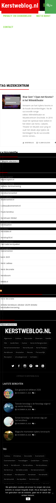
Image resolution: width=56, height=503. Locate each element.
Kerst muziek (28, 347)
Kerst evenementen (11, 100)
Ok (28, 499)
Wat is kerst (43, 15)
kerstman (32, 474)
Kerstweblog (29, 143)
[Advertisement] (28, 50)
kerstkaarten (20, 474)
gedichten (35, 460)
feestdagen (23, 460)
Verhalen (33, 357)
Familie (48, 338)
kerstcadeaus (41, 465)
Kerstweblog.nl (19, 5)
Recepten (8, 357)
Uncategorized (21, 357)
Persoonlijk (40, 352)
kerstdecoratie (22, 470)
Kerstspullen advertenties (22, 290)
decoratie (28, 456)
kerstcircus (8, 470)
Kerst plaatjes (41, 347)
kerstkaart (8, 474)
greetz (45, 460)
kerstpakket (21, 479)
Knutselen (20, 352)
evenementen (9, 460)
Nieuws (30, 352)
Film (5, 343)
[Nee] (52, 493)
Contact (8, 27)
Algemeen (8, 338)
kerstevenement (37, 470)
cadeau (7, 456)
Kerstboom (8, 352)
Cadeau (18, 338)
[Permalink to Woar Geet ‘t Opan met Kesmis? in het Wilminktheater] (11, 108)
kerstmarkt (43, 474)
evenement (39, 456)
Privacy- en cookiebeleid (17, 15)
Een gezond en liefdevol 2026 (28, 389)
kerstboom (15, 465)
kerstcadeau (28, 465)
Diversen (39, 338)
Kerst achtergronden (38, 343)
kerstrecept (34, 479)
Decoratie (28, 338)
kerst (6, 465)
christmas (17, 456)
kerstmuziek (9, 479)
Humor (24, 343)
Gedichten (14, 343)
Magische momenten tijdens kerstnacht (32, 431)
